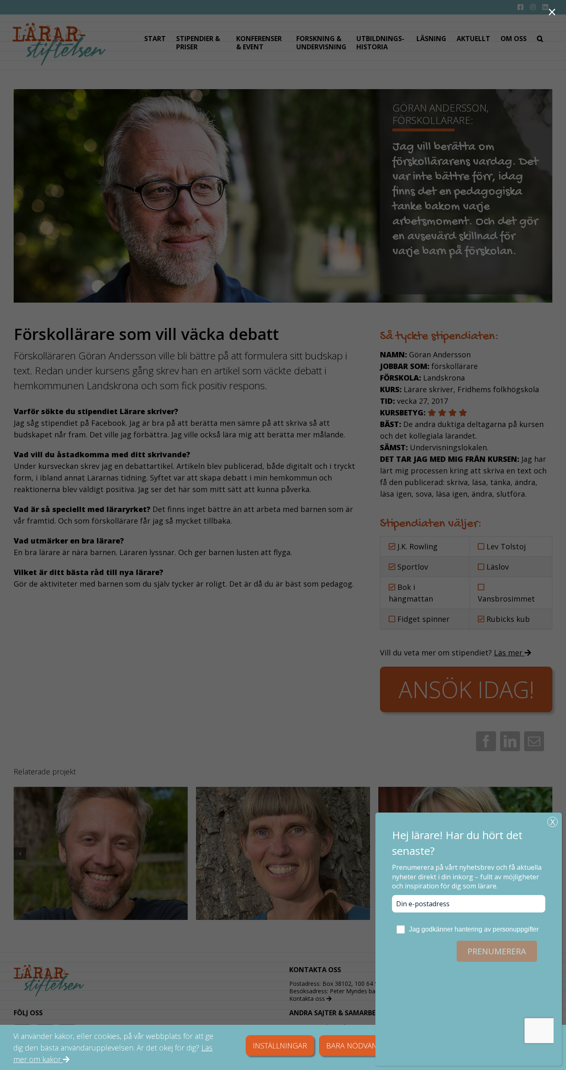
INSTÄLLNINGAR (280, 1046)
